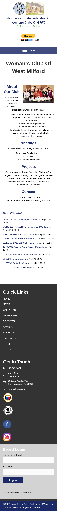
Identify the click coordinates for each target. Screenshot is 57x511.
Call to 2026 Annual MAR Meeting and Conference (27, 227)
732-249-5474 (14, 368)
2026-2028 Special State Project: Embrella (23, 247)
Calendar (9, 310)
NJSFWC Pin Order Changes (17, 263)
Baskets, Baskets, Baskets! (16, 267)
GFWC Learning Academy (15, 259)
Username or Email (12, 455)
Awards (8, 327)
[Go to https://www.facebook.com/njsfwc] (7, 424)
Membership (11, 315)
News (6, 304)
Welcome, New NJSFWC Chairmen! (20, 234)
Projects (9, 321)
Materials (9, 338)
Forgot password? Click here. (17, 492)
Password (7, 466)
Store (7, 344)
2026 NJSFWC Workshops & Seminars (21, 219)
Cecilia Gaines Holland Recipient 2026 (21, 238)
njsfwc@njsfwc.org (17, 389)
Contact (8, 349)
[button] (28, 50)
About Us (9, 332)
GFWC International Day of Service (20, 254)
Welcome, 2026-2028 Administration (20, 243)
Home (6, 298)
